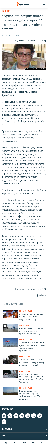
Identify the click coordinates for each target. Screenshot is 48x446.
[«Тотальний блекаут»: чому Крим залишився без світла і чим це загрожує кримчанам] (10, 342)
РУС (33, 443)
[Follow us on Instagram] (27, 415)
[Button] (19, 41)
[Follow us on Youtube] (15, 415)
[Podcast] (39, 415)
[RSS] (33, 415)
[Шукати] (42, 443)
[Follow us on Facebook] (4, 415)
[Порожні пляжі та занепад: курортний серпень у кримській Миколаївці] (10, 328)
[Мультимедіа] (15, 443)
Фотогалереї (24, 326)
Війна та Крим (25, 311)
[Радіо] (5, 443)
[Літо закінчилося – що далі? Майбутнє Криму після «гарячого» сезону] (10, 314)
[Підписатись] (4, 421)
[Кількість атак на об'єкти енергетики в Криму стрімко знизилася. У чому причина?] (10, 391)
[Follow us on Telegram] (21, 415)
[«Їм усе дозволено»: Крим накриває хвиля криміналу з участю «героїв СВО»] (10, 359)
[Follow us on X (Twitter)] (9, 415)
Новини (6, 11)
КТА (24, 443)
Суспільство (24, 357)
